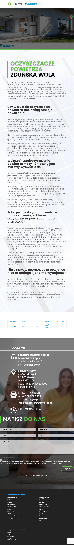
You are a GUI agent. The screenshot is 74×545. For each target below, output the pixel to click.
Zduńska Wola (12, 507)
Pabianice (60, 321)
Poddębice (13, 326)
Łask (40, 520)
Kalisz (24, 321)
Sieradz (24, 326)
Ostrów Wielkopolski (14, 516)
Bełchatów (13, 321)
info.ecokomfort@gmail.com (35, 402)
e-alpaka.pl (37, 479)
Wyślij (67, 469)
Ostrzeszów (11, 518)
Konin (47, 321)
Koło (35, 321)
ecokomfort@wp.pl (29, 399)
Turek (36, 326)
